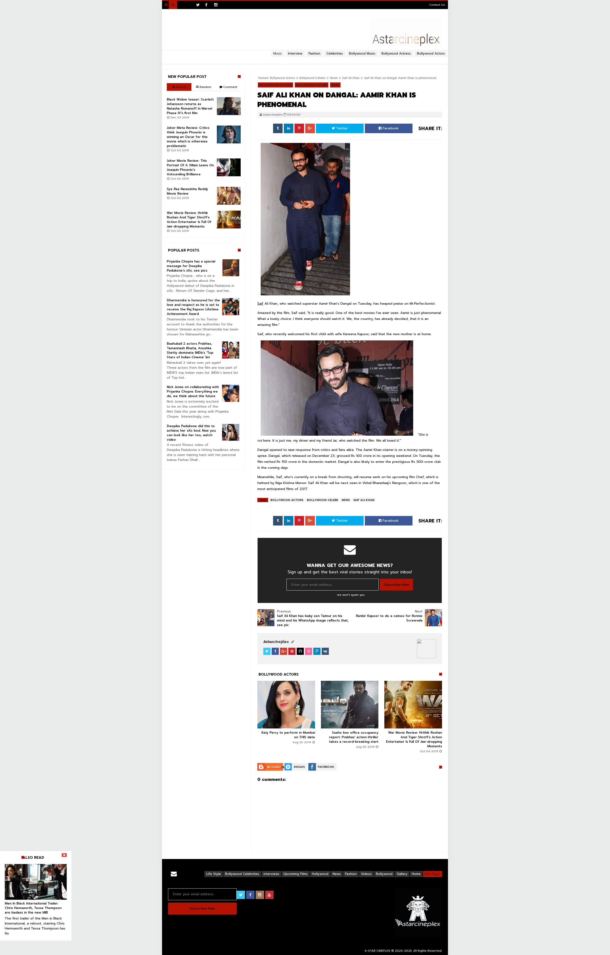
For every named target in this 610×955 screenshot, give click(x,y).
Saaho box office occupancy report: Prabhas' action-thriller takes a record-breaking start (353, 737)
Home (416, 874)
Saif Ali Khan (363, 500)
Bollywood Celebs (322, 500)
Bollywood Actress (396, 53)
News (346, 500)
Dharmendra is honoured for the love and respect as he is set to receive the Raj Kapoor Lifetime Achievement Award (193, 307)
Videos (366, 874)
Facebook (390, 128)
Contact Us (437, 5)
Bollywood (384, 874)
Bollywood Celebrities (242, 874)
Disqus (299, 767)
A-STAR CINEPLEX (377, 951)
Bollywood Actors (431, 53)
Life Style (213, 874)
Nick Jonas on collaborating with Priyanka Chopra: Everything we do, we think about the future (193, 391)
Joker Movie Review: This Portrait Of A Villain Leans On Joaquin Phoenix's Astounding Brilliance (190, 167)
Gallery (402, 874)
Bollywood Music (362, 53)
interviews (271, 874)
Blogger (274, 767)
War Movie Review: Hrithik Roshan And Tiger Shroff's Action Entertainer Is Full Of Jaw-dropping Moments (414, 739)
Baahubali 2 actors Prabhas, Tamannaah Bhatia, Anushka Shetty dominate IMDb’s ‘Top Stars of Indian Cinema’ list (190, 350)
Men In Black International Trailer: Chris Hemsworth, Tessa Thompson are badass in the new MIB (33, 908)
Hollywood (320, 874)
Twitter (341, 128)
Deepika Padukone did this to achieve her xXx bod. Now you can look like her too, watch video (191, 433)
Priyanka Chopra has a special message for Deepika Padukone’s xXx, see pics (191, 266)
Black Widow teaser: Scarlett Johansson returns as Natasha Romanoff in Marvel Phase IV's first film (190, 106)
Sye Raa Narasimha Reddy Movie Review (187, 191)
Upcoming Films (296, 874)
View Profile (275, 642)
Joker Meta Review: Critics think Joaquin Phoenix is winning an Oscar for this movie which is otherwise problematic (188, 137)
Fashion (351, 874)
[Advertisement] (305, 58)
